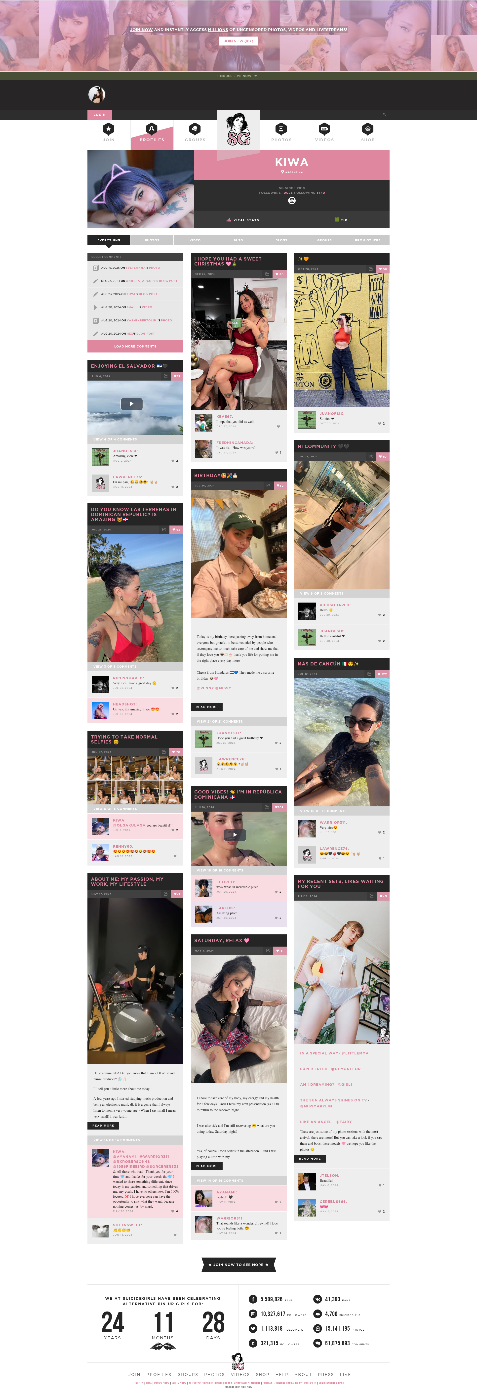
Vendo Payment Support (331, 1383)
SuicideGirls (238, 114)
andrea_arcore (141, 280)
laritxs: (225, 908)
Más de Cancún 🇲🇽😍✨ (328, 663)
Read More (207, 706)
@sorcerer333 (162, 1167)
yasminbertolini (142, 320)
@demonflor (346, 1069)
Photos (281, 139)
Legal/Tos (138, 1383)
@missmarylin (316, 1106)
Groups (195, 139)
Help (282, 1374)
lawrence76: (127, 477)
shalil (133, 307)
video (147, 307)
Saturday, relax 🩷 (222, 940)
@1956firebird (129, 1167)
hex (130, 333)
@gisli (345, 1085)
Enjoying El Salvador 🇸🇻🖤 (129, 365)
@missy (223, 688)
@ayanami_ (125, 1157)
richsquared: (335, 605)
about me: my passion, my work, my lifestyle (127, 881)
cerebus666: (333, 1202)
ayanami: (226, 1192)
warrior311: (333, 823)
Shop (368, 139)
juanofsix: (332, 414)
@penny (205, 688)
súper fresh (314, 1069)
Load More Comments (135, 346)
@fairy (344, 1122)
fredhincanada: (234, 443)
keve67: (224, 417)
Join (109, 139)
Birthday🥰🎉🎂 (216, 475)
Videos (324, 139)
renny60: (123, 846)
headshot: (125, 704)
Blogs (281, 240)
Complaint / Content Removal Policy (282, 1383)
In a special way (319, 1053)
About (303, 1374)
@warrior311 (154, 1157)
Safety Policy (179, 1383)
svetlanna (136, 267)
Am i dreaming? (317, 1085)
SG (240, 240)
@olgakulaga (129, 825)
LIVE (345, 1374)
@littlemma (355, 1053)
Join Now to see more (238, 1265)
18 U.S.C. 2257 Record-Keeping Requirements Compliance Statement (224, 1383)
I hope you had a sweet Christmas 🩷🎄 (228, 261)
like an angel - (318, 1122)
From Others (368, 240)
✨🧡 (303, 258)
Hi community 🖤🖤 (323, 446)
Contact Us (310, 1383)
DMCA (149, 1383)
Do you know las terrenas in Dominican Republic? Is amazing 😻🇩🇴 (133, 514)
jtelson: (329, 1176)
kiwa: (119, 820)
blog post (168, 280)
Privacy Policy (161, 1383)
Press (326, 1374)
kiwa (292, 162)
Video (195, 240)
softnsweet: (127, 1225)
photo (154, 267)
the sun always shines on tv (333, 1100)
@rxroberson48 (131, 1162)
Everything (108, 240)
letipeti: (226, 882)
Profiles (152, 139)
